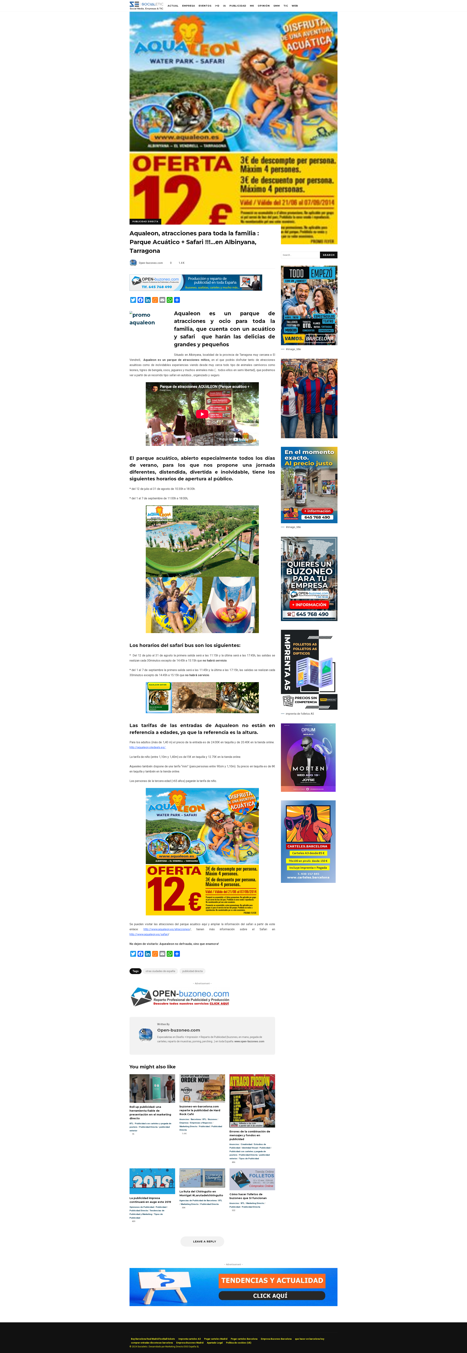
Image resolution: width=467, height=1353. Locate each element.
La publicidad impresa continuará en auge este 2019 (152, 1181)
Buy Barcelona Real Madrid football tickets (153, 1339)
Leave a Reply (204, 1241)
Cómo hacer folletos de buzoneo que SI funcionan (252, 1179)
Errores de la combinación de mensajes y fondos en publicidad (252, 1100)
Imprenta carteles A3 (189, 1339)
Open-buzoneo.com (151, 262)
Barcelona (196, 1119)
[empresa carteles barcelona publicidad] (308, 881)
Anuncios (184, 1119)
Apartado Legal (215, 1343)
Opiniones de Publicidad (142, 1207)
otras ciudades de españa (160, 971)
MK (252, 5)
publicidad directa (192, 971)
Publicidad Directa (145, 221)
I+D (217, 5)
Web (295, 5)
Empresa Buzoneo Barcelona (276, 1339)
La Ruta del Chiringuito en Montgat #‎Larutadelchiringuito (202, 1178)
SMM (276, 5)
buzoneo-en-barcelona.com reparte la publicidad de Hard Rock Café (202, 1088)
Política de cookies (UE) (238, 1343)
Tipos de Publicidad (249, 1158)
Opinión (264, 5)
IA (224, 5)
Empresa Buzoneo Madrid (189, 1343)
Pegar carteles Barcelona (244, 1339)
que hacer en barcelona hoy (309, 1339)
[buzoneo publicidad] (196, 290)
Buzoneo (212, 1119)
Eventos (205, 5)
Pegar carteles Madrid (215, 1339)
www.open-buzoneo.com (249, 1041)
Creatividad (246, 1144)
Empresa (188, 5)
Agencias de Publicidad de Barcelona (198, 1200)
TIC (285, 5)
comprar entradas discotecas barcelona (152, 1343)
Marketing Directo (188, 1126)
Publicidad (237, 5)
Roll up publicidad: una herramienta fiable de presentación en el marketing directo (152, 1088)
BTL (131, 1123)
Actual (173, 5)
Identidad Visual (250, 1148)
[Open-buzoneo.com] (145, 1041)
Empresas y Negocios (201, 1123)
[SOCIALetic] (146, 6)
